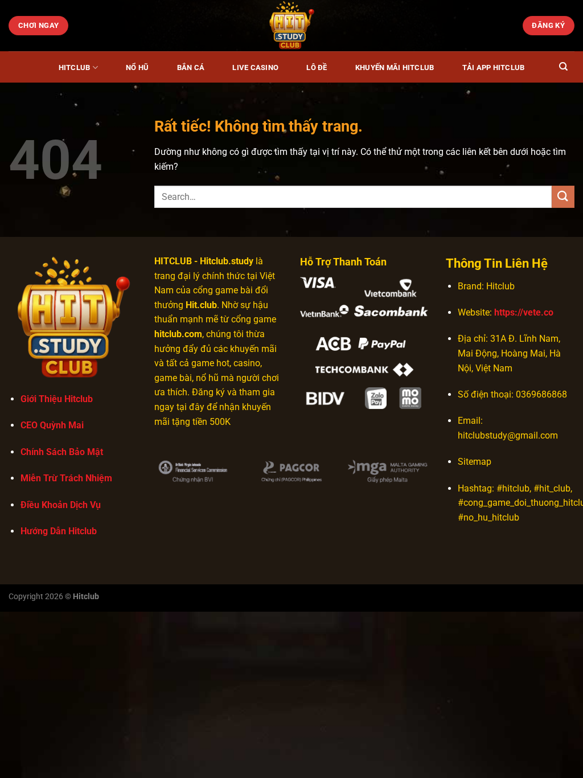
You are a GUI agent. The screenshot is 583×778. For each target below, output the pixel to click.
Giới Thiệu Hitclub (56, 399)
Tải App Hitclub (493, 67)
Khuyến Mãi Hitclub (394, 67)
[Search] (563, 66)
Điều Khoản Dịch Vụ (60, 504)
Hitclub (75, 67)
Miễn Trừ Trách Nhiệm (66, 478)
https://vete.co (523, 312)
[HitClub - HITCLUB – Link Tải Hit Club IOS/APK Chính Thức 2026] (291, 25)
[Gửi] (563, 197)
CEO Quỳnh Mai (52, 425)
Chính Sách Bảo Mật (61, 452)
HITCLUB (173, 261)
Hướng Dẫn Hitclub (58, 531)
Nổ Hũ (137, 67)
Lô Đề (316, 67)
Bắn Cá (191, 67)
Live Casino (255, 67)
